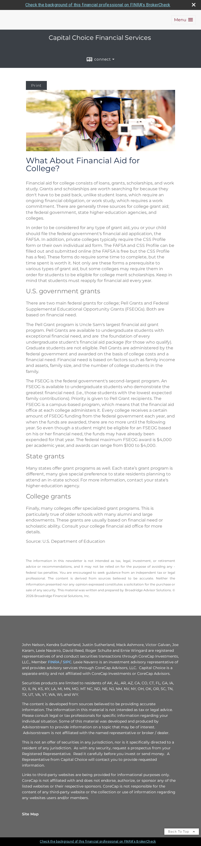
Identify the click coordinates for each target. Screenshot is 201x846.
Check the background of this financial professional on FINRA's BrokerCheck (97, 4)
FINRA (53, 662)
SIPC (67, 662)
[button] (183, 19)
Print (36, 85)
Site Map (30, 814)
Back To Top (179, 831)
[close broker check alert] (194, 5)
